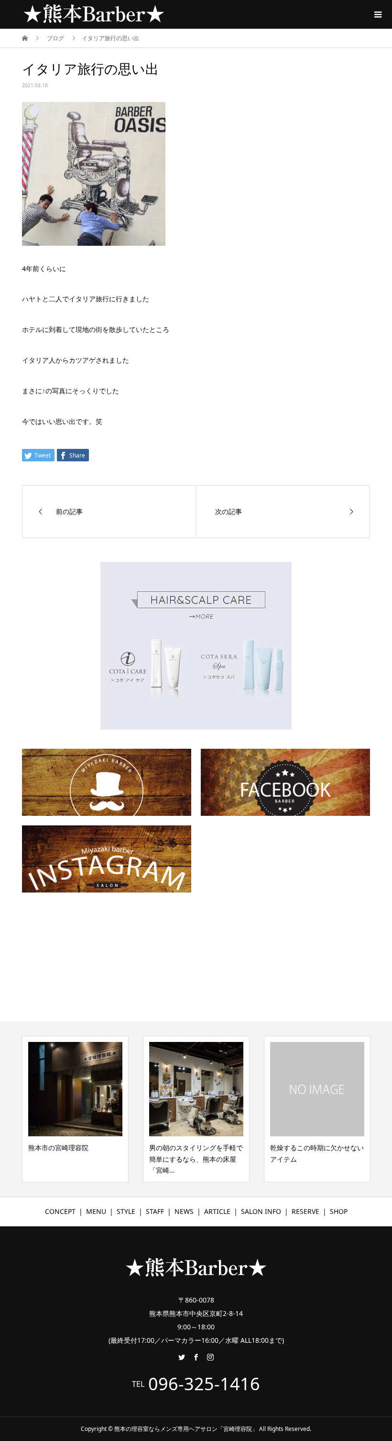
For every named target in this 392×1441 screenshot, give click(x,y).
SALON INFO (261, 1211)
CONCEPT (60, 1211)
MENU (96, 1211)
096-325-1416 (204, 1384)
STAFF (155, 1211)
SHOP (339, 1211)
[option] (75, 1109)
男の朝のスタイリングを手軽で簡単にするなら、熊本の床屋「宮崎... (196, 1159)
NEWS (184, 1211)
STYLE (126, 1211)
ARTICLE (217, 1211)
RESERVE (305, 1211)
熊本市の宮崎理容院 (58, 1147)
